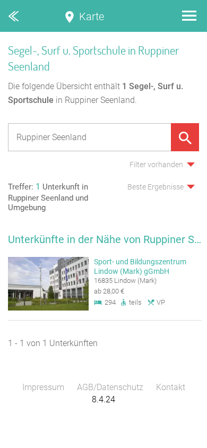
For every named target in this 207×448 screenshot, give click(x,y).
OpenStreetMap (181, 442)
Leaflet (109, 442)
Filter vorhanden (156, 164)
